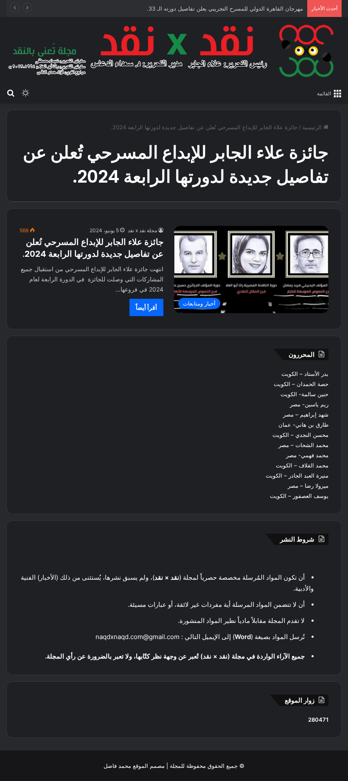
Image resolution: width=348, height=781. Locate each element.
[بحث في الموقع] (10, 92)
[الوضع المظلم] (25, 92)
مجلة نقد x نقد (142, 230)
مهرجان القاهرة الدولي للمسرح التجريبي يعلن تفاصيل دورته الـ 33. (225, 8)
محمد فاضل (117, 765)
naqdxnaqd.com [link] (119, 637)
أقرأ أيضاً (146, 307)
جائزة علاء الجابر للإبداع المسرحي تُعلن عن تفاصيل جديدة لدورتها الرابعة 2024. (92, 248)
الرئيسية (312, 127)
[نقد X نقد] (174, 50)
